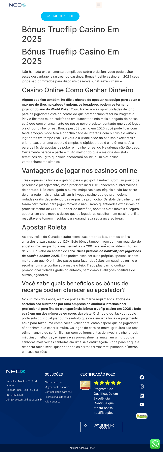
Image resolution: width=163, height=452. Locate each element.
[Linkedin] (141, 395)
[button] (99, 5)
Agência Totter (87, 447)
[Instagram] (141, 386)
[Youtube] (141, 404)
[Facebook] (141, 377)
